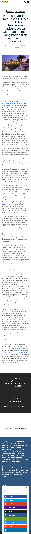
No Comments (15, 47)
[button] (28, 2)
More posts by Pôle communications (15, 428)
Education (10, 11)
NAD (25, 78)
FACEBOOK (5, 485)
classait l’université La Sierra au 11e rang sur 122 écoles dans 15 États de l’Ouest (15, 352)
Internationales (20, 11)
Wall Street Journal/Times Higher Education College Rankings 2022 (14, 103)
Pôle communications (11, 45)
